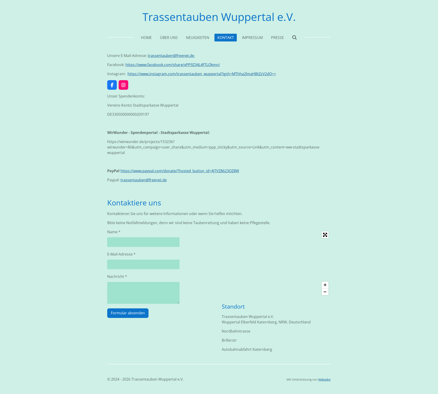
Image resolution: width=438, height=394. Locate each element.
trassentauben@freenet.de (171, 55)
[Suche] (294, 37)
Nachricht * (117, 276)
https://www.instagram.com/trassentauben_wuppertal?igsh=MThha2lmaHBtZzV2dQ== (202, 73)
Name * (113, 231)
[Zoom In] (325, 284)
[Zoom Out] (325, 291)
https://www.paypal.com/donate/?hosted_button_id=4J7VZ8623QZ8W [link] (179, 170)
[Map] (276, 263)
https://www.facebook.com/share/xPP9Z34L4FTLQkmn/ (172, 64)
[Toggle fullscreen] (325, 234)
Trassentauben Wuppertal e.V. (219, 16)
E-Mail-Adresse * (121, 254)
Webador (324, 379)
